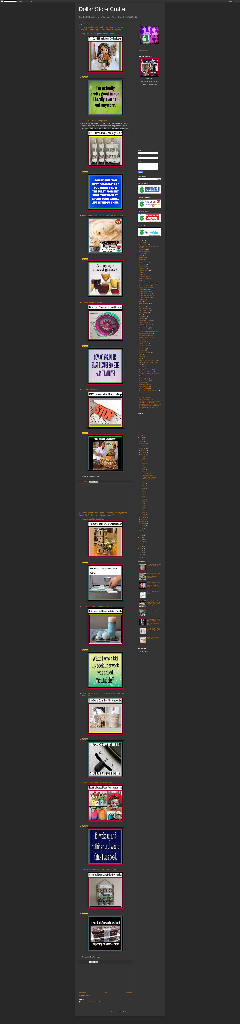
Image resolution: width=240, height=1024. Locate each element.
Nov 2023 (143, 446)
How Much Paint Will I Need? (146, 399)
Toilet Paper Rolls (143, 384)
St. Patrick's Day (143, 379)
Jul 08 (144, 499)
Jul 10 (144, 494)
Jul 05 (144, 505)
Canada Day (142, 257)
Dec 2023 (143, 443)
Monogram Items (143, 347)
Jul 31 (144, 456)
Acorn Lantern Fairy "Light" (153, 610)
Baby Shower (142, 249)
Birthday (141, 253)
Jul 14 (144, 488)
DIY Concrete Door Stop (91, 389)
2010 (141, 555)
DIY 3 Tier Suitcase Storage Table (94, 121)
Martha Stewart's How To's (146, 333)
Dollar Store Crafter (103, 9)
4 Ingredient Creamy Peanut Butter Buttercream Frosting (103, 215)
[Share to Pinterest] (97, 482)
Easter (140, 301)
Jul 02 (144, 510)
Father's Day (142, 307)
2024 (141, 439)
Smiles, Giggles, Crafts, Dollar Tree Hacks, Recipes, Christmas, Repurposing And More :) (154, 603)
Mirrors (141, 339)
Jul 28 (144, 463)
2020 (141, 533)
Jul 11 (144, 492)
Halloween (142, 318)
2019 (141, 535)
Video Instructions (143, 386)
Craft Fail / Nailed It (144, 278)
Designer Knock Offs (144, 287)
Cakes (140, 255)
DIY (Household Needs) (145, 293)
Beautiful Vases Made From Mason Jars (97, 783)
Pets (140, 358)
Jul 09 (144, 497)
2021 (141, 531)
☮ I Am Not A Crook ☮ (144, 397)
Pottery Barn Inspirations (145, 370)
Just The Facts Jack (144, 329)
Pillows (141, 366)
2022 (141, 528)
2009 (141, 557)
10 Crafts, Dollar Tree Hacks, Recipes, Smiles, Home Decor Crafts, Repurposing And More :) (103, 514)
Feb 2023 (143, 523)
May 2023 (143, 517)
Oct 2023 (143, 448)
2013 (141, 548)
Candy (141, 261)
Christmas (141, 268)
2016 (141, 541)
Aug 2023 (143, 452)
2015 (141, 544)
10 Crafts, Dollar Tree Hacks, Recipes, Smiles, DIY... (149, 474)
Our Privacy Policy (143, 50)
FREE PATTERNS (143, 309)
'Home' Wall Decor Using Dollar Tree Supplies (99, 870)
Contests (141, 272)
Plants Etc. (142, 368)
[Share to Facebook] (96, 482)
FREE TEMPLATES (144, 312)
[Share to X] (94, 482)
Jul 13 (144, 490)
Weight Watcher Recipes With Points (148, 390)
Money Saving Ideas (144, 345)
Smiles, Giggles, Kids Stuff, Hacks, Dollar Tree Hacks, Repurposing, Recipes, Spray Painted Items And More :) (153, 585)
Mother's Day (142, 349)
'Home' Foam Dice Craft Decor (93, 519)
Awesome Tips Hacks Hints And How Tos (149, 246)
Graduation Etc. (143, 316)
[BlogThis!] (92, 482)
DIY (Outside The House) (145, 295)
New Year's (142, 350)
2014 (141, 546)
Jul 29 (144, 461)
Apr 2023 (143, 519)
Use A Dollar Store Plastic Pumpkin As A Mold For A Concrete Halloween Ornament (153, 575)
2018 (141, 537)
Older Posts (129, 992)
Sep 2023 (143, 450)
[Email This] (90, 482)
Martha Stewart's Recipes (145, 335)
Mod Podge (142, 341)
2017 (141, 539)
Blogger (127, 1012)
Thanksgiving (142, 382)
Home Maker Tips (143, 322)
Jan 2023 (143, 526)
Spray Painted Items (144, 377)
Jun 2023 (143, 515)
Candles (141, 259)
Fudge (140, 314)
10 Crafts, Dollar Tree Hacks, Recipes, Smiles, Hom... (149, 478)
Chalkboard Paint (143, 263)
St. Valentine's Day (144, 381)
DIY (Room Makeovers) (145, 297)
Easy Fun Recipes (143, 303)
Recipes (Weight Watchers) (146, 372)
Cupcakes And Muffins (145, 286)
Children (141, 266)
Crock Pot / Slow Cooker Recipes (147, 284)
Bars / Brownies (143, 251)
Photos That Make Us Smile (146, 362)
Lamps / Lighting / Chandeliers (147, 331)
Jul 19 (144, 483)
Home (105, 992)
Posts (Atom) (89, 995)
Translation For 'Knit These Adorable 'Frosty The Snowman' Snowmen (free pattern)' (150, 405)
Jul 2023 (143, 454)
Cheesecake (142, 265)
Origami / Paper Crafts (144, 352)
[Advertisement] (105, 497)
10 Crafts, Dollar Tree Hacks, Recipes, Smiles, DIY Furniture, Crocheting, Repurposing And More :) (102, 28)
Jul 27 (144, 465)
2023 (141, 442)
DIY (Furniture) (143, 289)
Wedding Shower (143, 388)
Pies (140, 364)
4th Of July (142, 242)
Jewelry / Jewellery (144, 328)
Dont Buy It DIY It (143, 299)
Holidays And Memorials (145, 320)
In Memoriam (142, 326)
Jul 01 (144, 512)
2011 (141, 552)
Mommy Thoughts (143, 343)
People (141, 356)
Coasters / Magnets (144, 270)
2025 (141, 437)
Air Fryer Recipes (143, 244)
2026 (141, 435)
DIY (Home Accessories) (145, 291)
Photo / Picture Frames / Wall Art (147, 360)
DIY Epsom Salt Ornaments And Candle (97, 606)
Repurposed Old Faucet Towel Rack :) (153, 638)
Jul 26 (144, 467)
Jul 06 (144, 503)
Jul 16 (144, 486)
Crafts (140, 280)
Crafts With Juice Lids (144, 282)
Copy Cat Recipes (143, 276)
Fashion (141, 305)
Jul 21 (144, 472)
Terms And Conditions (144, 52)
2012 (141, 550)
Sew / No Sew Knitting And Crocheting (149, 373)
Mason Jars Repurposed (145, 337)
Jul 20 (144, 481)
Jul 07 (144, 501)
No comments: (84, 481)
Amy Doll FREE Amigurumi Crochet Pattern (98, 34)
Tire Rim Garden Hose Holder (93, 302)
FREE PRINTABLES (144, 310)
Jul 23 (144, 469)
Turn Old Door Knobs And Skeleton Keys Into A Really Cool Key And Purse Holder (154, 630)
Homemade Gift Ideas (144, 324)
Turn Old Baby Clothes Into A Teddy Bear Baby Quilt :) (154, 565)
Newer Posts (82, 992)
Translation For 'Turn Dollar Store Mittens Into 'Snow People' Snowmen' (149, 401)
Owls (140, 354)
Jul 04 (144, 507)
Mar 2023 (143, 521)
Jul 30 (144, 458)
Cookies (141, 274)
